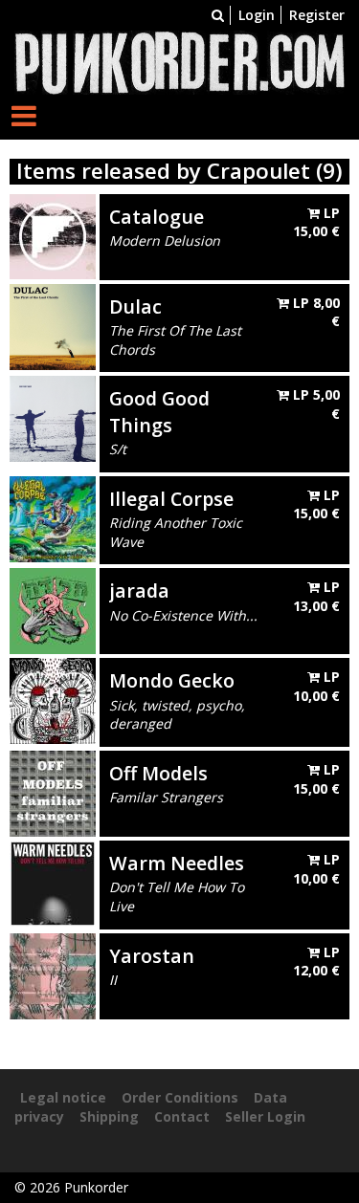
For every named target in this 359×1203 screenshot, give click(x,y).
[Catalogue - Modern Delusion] (53, 235)
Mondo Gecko (172, 680)
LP (316, 222)
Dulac (135, 306)
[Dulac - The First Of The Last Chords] (53, 325)
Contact (182, 1116)
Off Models (158, 773)
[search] (218, 15)
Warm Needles (176, 863)
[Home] (179, 61)
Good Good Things (159, 411)
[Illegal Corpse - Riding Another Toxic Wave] (53, 518)
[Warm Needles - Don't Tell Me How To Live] (53, 882)
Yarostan (151, 956)
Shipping (109, 1116)
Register (317, 15)
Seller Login (265, 1116)
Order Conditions (180, 1097)
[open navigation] (23, 115)
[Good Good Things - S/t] (53, 417)
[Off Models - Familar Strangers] (53, 792)
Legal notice (63, 1097)
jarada (139, 590)
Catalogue (156, 217)
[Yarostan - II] (53, 974)
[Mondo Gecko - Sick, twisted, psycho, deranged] (53, 699)
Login (256, 15)
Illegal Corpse (171, 499)
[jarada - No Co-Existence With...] (53, 610)
